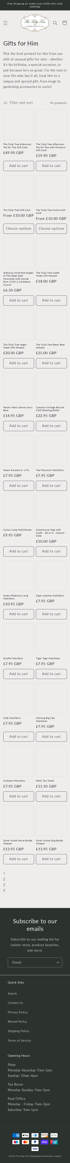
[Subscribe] (57, 963)
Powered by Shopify (52, 1156)
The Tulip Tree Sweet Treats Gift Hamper (48, 274)
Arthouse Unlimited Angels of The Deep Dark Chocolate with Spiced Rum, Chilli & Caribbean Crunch (18, 278)
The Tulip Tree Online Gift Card (51, 212)
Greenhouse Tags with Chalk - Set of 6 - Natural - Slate (51, 532)
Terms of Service (19, 1040)
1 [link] (4, 873)
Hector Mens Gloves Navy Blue (18, 409)
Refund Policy (17, 1021)
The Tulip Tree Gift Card (16, 210)
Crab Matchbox (12, 717)
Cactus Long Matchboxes (17, 529)
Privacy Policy (18, 1012)
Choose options (18, 228)
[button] (5, 22)
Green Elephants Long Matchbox (15, 597)
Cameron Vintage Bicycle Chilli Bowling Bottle (50, 409)
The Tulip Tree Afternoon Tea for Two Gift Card (17, 146)
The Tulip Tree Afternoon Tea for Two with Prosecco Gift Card (51, 147)
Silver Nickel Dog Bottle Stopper (49, 842)
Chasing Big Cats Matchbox (45, 719)
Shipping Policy (18, 1031)
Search (12, 993)
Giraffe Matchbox (13, 658)
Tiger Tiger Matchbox (48, 658)
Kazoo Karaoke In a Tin (16, 470)
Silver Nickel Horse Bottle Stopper (17, 842)
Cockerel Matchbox (14, 780)
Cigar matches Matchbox (50, 595)
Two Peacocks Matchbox (50, 470)
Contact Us (15, 1002)
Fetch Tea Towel (45, 780)
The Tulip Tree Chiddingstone (29, 1156)
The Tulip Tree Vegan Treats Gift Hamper (15, 346)
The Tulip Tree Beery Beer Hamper (50, 346)
